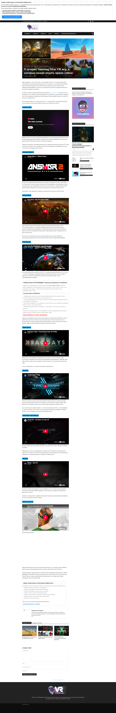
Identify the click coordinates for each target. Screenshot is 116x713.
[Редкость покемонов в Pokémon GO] (74, 159)
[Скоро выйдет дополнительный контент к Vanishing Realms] (83, 134)
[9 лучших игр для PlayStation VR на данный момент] (45, 631)
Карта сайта (45, 21)
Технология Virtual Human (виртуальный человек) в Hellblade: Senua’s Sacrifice (86, 166)
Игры (50, 33)
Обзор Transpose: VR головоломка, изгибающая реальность (60, 638)
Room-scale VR (39, 21)
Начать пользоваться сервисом (12, 16)
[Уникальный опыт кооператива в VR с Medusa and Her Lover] (29, 631)
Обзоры (56, 33)
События (35, 33)
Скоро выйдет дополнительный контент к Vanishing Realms (81, 145)
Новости (43, 33)
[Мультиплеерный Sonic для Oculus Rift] (75, 174)
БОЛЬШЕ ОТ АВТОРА (37, 623)
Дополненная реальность (69, 33)
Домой (23, 36)
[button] (92, 33)
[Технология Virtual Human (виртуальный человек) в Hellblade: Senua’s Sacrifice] (75, 166)
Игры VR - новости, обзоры (43, 66)
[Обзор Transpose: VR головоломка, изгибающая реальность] (61, 631)
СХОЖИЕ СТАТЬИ (27, 623)
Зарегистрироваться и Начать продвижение (35, 315)
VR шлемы (27, 33)
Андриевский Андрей (37, 610)
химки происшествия (58, 679)
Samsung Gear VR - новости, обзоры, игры (31, 66)
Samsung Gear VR (54, 92)
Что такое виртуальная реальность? (28, 21)
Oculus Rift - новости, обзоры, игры (86, 168)
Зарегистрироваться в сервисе (31, 604)
